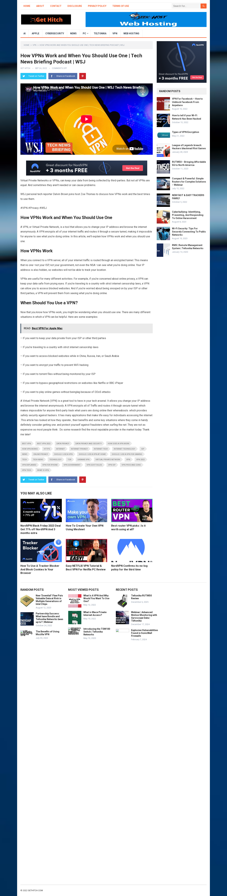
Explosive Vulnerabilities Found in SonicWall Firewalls (144, 633)
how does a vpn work (118, 444)
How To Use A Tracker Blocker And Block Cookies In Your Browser (39, 569)
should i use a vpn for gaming (127, 454)
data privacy (63, 444)
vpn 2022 (140, 459)
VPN (115, 33)
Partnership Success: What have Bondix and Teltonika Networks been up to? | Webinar (49, 617)
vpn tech (26, 470)
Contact (55, 6)
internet (60, 449)
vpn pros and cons (131, 465)
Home (26, 6)
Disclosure (74, 6)
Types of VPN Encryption (185, 132)
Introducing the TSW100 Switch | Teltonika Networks (96, 632)
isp (142, 449)
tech (24, 459)
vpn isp (111, 465)
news (24, 454)
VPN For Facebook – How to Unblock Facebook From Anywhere (187, 101)
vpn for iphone (49, 465)
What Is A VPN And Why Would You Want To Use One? (96, 598)
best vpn (26, 444)
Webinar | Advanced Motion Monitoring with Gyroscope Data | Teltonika (144, 616)
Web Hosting (131, 33)
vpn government (72, 465)
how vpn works (30, 449)
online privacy (40, 454)
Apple (35, 33)
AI (24, 33)
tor (69, 459)
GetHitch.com (35, 890)
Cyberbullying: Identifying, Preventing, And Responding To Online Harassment (187, 215)
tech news (38, 459)
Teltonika (100, 33)
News (73, 33)
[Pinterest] (82, 76)
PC (84, 33)
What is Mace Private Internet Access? (95, 613)
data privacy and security (88, 444)
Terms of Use (120, 6)
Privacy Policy (97, 6)
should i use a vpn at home (92, 454)
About (40, 6)
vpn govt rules (94, 465)
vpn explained (29, 465)
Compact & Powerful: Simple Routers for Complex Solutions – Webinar (189, 181)
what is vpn (43, 470)
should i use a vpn (63, 454)
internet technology (124, 449)
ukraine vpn (83, 459)
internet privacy (79, 449)
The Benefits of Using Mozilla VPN (47, 633)
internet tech (101, 449)
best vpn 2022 (43, 444)
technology (55, 459)
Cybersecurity (54, 33)
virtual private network (108, 459)
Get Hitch (25, 68)
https (47, 449)
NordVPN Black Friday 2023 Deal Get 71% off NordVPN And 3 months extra (40, 529)
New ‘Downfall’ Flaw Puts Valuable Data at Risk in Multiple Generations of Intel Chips (49, 599)
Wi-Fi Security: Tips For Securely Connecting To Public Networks (189, 231)
